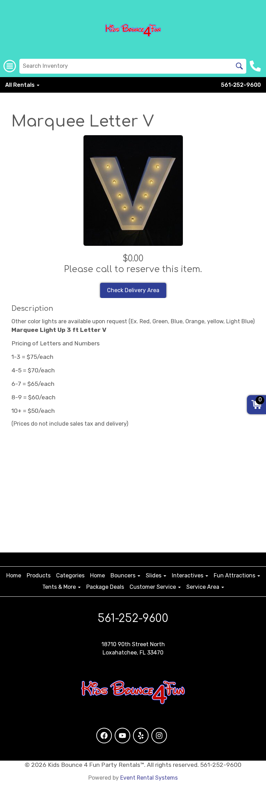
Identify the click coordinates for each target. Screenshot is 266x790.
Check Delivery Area (133, 290)
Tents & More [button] (59, 587)
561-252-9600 (241, 85)
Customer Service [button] (153, 587)
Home (13, 575)
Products (39, 575)
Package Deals (105, 587)
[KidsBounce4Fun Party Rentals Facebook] (104, 735)
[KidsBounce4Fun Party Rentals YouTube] (122, 735)
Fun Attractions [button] (235, 575)
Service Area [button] (203, 587)
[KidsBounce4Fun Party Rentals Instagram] (159, 735)
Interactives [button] (188, 575)
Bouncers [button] (123, 575)
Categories (70, 575)
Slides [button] (154, 575)
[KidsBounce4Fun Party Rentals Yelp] (141, 735)
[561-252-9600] (256, 66)
